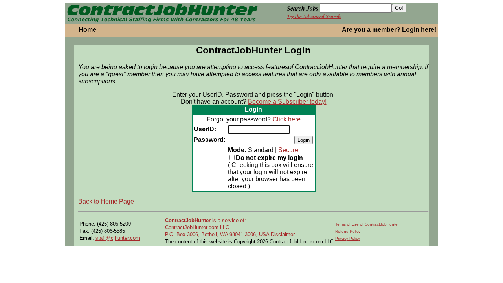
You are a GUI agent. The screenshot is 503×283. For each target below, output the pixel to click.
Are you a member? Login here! (389, 29)
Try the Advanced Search (314, 16)
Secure (288, 150)
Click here (286, 119)
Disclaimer (283, 234)
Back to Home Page (106, 201)
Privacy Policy (347, 238)
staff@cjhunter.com (117, 238)
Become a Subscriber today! (287, 101)
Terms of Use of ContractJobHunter (367, 224)
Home (87, 29)
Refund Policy (347, 231)
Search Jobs (302, 8)
